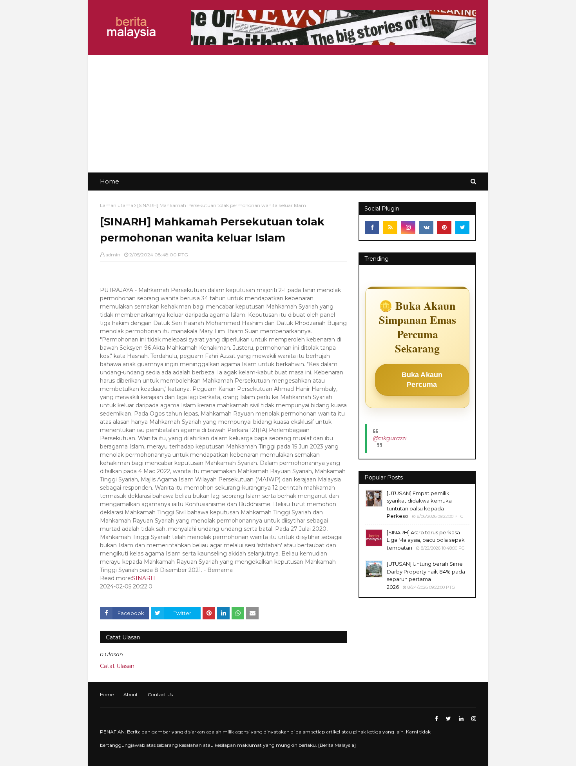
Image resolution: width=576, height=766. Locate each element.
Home (107, 694)
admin (112, 255)
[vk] (426, 227)
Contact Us (160, 694)
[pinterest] (444, 227)
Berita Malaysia (337, 745)
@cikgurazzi (390, 438)
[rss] (390, 227)
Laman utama (116, 205)
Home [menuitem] (109, 181)
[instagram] (408, 227)
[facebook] (372, 227)
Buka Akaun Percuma (422, 379)
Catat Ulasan (117, 666)
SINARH (143, 578)
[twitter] (462, 227)
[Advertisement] (288, 114)
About (130, 694)
